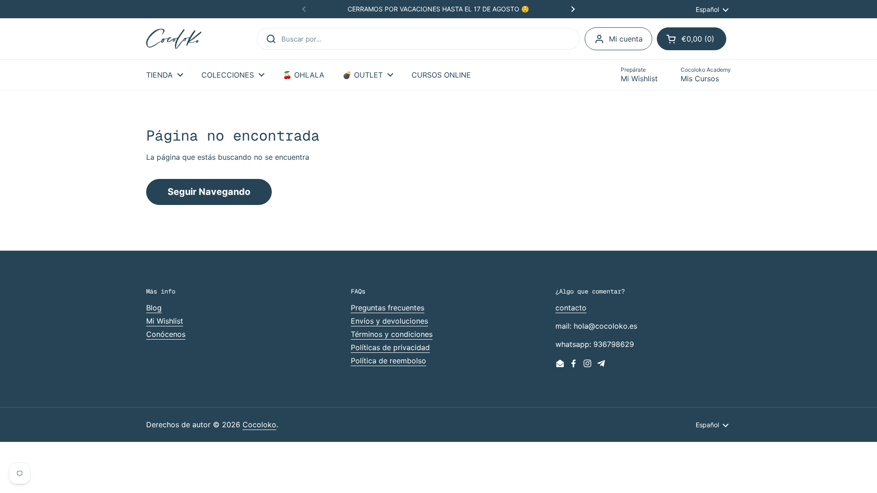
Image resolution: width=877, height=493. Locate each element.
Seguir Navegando (209, 191)
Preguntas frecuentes (387, 307)
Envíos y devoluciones (389, 320)
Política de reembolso (388, 360)
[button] (691, 38)
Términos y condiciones (392, 334)
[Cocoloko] (173, 39)
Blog (154, 307)
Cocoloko (259, 424)
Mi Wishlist (164, 320)
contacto (570, 307)
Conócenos (165, 334)
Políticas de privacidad (390, 347)
